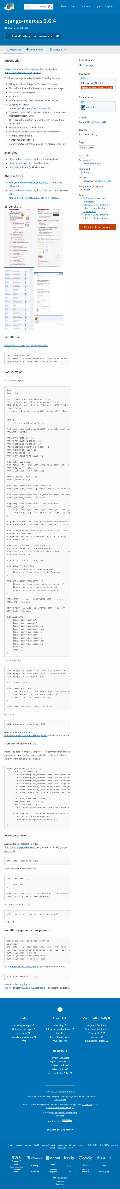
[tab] (14, 50)
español (19, 1145)
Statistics (60, 1033)
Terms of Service (59, 1057)
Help (63, 6)
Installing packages (22, 1025)
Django (86, 172)
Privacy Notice (59, 1069)
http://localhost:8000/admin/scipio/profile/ (25, 735)
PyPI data (84, 78)
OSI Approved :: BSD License (97, 181)
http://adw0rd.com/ (19, 167)
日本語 (36, 1145)
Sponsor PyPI (96, 1037)
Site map (60, 1115)
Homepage (88, 65)
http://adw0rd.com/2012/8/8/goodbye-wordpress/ (34, 198)
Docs (73, 6)
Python (86, 189)
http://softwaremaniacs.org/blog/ (26, 159)
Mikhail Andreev (95, 122)
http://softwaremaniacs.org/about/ (22, 72)
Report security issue (60, 1061)
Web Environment (92, 163)
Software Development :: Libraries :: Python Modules (96, 216)
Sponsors (85, 6)
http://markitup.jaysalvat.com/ (20, 847)
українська (62, 1145)
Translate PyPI (95, 1033)
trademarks (87, 1104)
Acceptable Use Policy (58, 1073)
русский (114, 1145)
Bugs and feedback (96, 1025)
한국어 (71, 1148)
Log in (98, 6)
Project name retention (22, 1037)
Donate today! (60, 1099)
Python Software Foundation (58, 1107)
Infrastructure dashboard (58, 1029)
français (28, 1145)
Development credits (95, 1040)
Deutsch (82, 1145)
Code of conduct (59, 1065)
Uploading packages (22, 1029)
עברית (52, 1148)
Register (109, 6)
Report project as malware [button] (97, 227)
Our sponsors (60, 1040)
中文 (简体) (92, 1145)
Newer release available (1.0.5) (97, 87)
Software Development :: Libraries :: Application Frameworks (95, 208)
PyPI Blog (58, 1025)
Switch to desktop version (60, 1129)
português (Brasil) (48, 1145)
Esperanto (62, 1148)
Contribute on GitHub (95, 1029)
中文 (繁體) (104, 1145)
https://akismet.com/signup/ (24, 966)
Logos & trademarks (60, 1037)
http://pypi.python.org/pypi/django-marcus (26, 345)
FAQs (23, 1040)
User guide (22, 1033)
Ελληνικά (72, 1145)
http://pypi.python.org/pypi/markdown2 (30, 108)
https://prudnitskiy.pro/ (20, 163)
